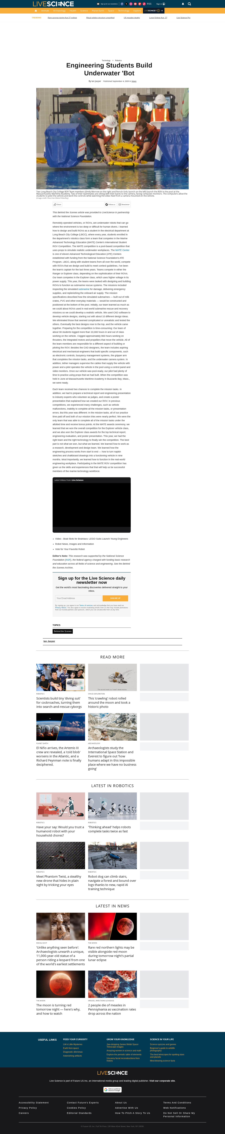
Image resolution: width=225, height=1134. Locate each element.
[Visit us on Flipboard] (139, 3)
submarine (83, 289)
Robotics (118, 60)
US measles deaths (132, 18)
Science (84, 10)
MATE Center (122, 250)
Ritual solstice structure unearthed (100, 18)
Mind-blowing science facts (162, 1061)
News (134, 81)
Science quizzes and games (163, 1044)
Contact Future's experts (83, 1102)
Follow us (111, 204)
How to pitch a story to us (132, 1113)
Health (73, 10)
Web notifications (174, 1108)
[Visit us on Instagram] (130, 3)
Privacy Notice (60, 608)
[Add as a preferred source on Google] (112, 1090)
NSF (68, 560)
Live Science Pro (183, 18)
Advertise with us (126, 1108)
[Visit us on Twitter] (126, 3)
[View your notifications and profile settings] (183, 4)
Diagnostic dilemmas (73, 1052)
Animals (45, 10)
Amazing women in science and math (124, 1050)
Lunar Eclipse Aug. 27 (158, 18)
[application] (92, 505)
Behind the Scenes (62, 631)
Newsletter (126, 204)
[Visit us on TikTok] (144, 3)
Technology (123, 10)
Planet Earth (98, 10)
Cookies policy (76, 1108)
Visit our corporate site (162, 1081)
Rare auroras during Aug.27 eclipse (62, 18)
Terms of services (86, 605)
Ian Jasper (96, 81)
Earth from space (71, 1048)
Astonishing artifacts (72, 1056)
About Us (121, 1102)
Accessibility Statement (34, 1102)
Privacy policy (28, 1108)
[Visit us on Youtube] (135, 3)
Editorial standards (79, 1113)
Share (59, 204)
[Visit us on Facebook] (122, 3)
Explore (137, 10)
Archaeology (59, 10)
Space (111, 10)
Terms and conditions (177, 1102)
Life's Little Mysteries (72, 1044)
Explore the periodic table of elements (124, 1054)
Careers (24, 1113)
